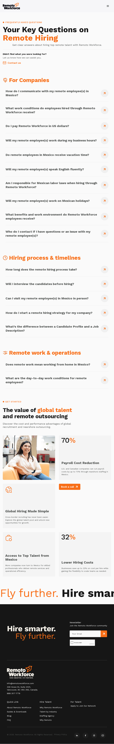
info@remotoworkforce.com (20, 683)
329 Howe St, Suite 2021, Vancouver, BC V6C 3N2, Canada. (22, 688)
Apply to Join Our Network (83, 706)
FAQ (9, 720)
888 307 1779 (13, 693)
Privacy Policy (60, 734)
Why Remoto (46, 720)
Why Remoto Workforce (51, 707)
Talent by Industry (48, 712)
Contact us (14, 62)
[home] (11, 6)
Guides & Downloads (16, 712)
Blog (9, 716)
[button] (108, 6)
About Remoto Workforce (19, 707)
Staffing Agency (47, 716)
